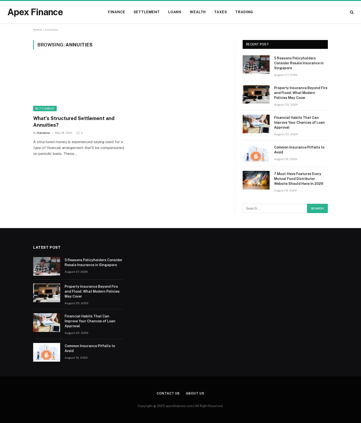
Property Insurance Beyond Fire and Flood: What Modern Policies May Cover (300, 93)
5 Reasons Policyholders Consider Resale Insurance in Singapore (299, 63)
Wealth (198, 12)
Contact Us (168, 393)
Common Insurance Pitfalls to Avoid (299, 149)
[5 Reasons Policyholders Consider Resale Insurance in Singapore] (256, 64)
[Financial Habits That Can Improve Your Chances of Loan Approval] (256, 124)
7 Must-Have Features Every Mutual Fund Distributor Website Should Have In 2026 (298, 179)
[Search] (351, 12)
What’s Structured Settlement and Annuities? (73, 121)
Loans (174, 12)
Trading (244, 12)
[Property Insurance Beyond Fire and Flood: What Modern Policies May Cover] (256, 94)
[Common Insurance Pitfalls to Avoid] (256, 153)
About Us (195, 393)
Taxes (220, 12)
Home (37, 29)
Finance (116, 12)
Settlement (147, 12)
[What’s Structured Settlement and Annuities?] (79, 85)
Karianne (43, 133)
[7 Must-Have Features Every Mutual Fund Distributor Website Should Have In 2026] (256, 180)
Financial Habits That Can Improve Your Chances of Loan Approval (299, 122)
